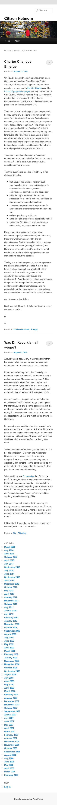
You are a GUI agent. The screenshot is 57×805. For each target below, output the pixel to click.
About (17, 40)
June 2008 (9, 681)
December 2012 (11, 583)
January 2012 (10, 597)
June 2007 (9, 721)
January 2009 (10, 657)
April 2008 (9, 687)
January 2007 (10, 738)
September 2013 (12, 577)
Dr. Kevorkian (29, 476)
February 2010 (11, 617)
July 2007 (8, 717)
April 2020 (9, 560)
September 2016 (12, 567)
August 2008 (10, 674)
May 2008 (8, 684)
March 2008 (9, 691)
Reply (34, 329)
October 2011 (10, 603)
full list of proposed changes (17, 91)
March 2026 (9, 546)
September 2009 (12, 630)
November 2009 (11, 624)
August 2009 (10, 634)
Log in (7, 786)
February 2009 (11, 654)
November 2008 (11, 664)
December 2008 (11, 660)
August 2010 (10, 610)
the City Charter (34, 87)
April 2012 (9, 593)
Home (7, 40)
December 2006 (11, 741)
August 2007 (10, 714)
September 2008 (12, 671)
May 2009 (8, 644)
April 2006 (9, 768)
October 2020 (10, 556)
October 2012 (10, 587)
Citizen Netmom (18, 18)
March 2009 (9, 650)
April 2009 (9, 647)
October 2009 (10, 627)
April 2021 (9, 553)
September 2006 (12, 751)
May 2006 (8, 764)
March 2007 (9, 731)
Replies (22, 533)
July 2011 (8, 607)
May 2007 (8, 724)
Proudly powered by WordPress (28, 799)
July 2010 (8, 613)
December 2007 (11, 701)
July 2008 (8, 677)
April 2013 (9, 580)
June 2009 (9, 640)
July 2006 (8, 758)
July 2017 (8, 563)
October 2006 (10, 748)
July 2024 (8, 550)
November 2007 (11, 704)
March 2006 (9, 771)
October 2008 (10, 667)
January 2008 (10, 697)
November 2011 (11, 600)
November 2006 (11, 744)
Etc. (14, 533)
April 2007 (9, 728)
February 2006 (11, 774)
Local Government (21, 329)
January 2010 (10, 620)
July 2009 (8, 637)
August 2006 (10, 754)
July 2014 (8, 570)
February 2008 (11, 694)
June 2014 (9, 573)
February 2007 (11, 734)
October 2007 (10, 707)
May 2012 (8, 590)
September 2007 (12, 711)
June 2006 (9, 761)
